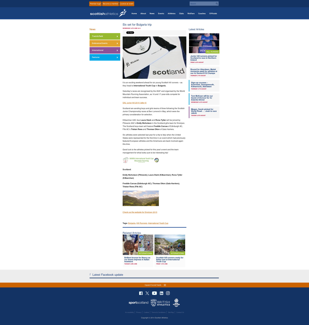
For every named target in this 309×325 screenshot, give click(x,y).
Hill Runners (141, 223)
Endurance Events (99, 43)
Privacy (138, 312)
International (97, 50)
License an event (126, 3)
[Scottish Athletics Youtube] (154, 293)
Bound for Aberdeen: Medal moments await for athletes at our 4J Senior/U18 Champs (203, 71)
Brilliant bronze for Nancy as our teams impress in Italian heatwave (137, 259)
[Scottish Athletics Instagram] (168, 293)
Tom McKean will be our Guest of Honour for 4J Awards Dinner (202, 97)
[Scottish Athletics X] (147, 293)
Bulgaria (131, 223)
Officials (213, 13)
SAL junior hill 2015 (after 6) (135, 102)
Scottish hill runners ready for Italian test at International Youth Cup (169, 259)
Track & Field (97, 36)
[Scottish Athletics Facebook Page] (141, 293)
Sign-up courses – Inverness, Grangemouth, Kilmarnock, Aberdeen (202, 84)
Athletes (172, 13)
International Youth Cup (158, 223)
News (152, 13)
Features (95, 57)
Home (134, 13)
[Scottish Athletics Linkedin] (162, 293)
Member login (95, 3)
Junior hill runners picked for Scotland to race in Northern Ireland (203, 58)
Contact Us (180, 312)
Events (161, 13)
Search (216, 3)
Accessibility (129, 312)
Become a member (110, 3)
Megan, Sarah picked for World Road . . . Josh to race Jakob (204, 111)
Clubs (181, 13)
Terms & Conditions (158, 312)
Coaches (202, 13)
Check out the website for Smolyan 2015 (140, 212)
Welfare (191, 13)
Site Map (171, 312)
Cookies (146, 312)
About (143, 13)
